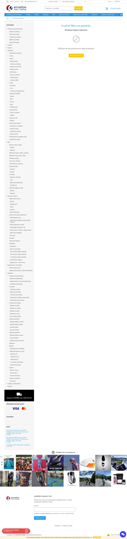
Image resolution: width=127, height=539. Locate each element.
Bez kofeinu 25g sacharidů (18, 254)
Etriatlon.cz (58, 526)
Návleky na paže (15, 311)
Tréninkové (13, 185)
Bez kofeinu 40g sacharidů (18, 252)
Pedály (12, 115)
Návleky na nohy (15, 314)
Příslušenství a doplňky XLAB (18, 137)
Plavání (9, 48)
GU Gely (11, 238)
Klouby (12, 201)
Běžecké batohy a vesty (17, 351)
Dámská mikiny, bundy (16, 335)
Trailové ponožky (15, 289)
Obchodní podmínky (68, 2)
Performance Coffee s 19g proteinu (20, 230)
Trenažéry (12, 86)
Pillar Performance (15, 199)
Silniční (12, 96)
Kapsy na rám (13, 118)
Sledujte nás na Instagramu (65, 452)
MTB (11, 99)
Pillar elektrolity (14, 212)
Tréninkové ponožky (16, 295)
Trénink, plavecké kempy (15, 29)
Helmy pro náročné (15, 67)
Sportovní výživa (12, 196)
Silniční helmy (14, 61)
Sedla (11, 83)
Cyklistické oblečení (15, 53)
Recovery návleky (14, 161)
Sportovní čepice (15, 376)
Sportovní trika (14, 330)
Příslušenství (14, 107)
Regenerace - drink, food (17, 263)
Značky (9, 386)
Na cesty (12, 236)
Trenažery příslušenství (17, 91)
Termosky (12, 381)
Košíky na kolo (14, 129)
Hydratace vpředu (15, 131)
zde (91, 537)
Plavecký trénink (14, 34)
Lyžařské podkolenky (16, 284)
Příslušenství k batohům (17, 349)
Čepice (11, 368)
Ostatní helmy (14, 78)
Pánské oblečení (14, 319)
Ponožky (12, 174)
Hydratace (13, 246)
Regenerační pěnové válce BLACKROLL (21, 271)
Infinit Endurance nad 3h (17, 225)
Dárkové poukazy (14, 32)
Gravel (12, 102)
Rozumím (97, 537)
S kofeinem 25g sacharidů (18, 257)
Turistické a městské (16, 362)
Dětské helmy (14, 69)
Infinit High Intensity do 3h (17, 227)
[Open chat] (123, 534)
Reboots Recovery (15, 268)
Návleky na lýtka (14, 158)
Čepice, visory (14, 370)
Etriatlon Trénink (67, 526)
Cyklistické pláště (14, 94)
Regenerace (13, 204)
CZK (109, 1)
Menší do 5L (13, 354)
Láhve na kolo (14, 134)
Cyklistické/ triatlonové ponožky (19, 298)
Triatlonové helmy (15, 64)
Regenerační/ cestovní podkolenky (20, 281)
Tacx (11, 88)
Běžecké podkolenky (16, 183)
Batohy (11, 346)
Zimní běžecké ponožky (17, 300)
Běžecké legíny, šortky (16, 188)
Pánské (12, 148)
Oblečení (10, 273)
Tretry (11, 56)
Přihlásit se (40, 518)
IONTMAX (12, 244)
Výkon (12, 207)
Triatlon (9, 45)
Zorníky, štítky (14, 80)
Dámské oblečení (14, 333)
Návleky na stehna (15, 308)
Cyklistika (10, 51)
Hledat (78, 8)
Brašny (12, 121)
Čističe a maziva (15, 113)
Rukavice (12, 343)
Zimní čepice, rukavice (16, 164)
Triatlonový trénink (15, 37)
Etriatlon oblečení (14, 378)
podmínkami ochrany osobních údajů (63, 514)
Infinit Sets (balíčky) (16, 233)
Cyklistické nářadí (14, 139)
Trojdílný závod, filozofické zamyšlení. (18, 445)
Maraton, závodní (15, 177)
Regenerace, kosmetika (14, 265)
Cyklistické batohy (15, 365)
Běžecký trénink (14, 40)
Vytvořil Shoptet (116, 535)
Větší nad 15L (14, 359)
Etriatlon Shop (53, 2)
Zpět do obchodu (76, 55)
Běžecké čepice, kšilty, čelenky (19, 153)
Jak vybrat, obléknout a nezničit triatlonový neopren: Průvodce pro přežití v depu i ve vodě (17, 431)
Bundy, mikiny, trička (15, 145)
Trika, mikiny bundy (15, 316)
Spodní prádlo (13, 166)
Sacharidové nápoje (16, 260)
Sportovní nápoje (14, 241)
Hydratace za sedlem (16, 126)
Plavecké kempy (14, 42)
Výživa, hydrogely (15, 249)
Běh (8, 142)
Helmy (11, 59)
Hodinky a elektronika (13, 384)
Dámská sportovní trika (17, 341)
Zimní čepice (14, 373)
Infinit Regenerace (15, 218)
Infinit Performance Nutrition (17, 215)
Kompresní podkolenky (16, 276)
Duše (11, 104)
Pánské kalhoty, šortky (17, 322)
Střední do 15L (14, 357)
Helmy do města (15, 75)
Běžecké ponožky (15, 292)
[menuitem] (14, 14)
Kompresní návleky (15, 303)
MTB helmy (13, 72)
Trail (11, 180)
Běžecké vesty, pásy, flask (17, 156)
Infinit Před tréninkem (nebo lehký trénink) (20, 221)
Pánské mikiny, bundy (16, 324)
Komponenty (13, 110)
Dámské (12, 150)
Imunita (12, 210)
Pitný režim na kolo (15, 123)
